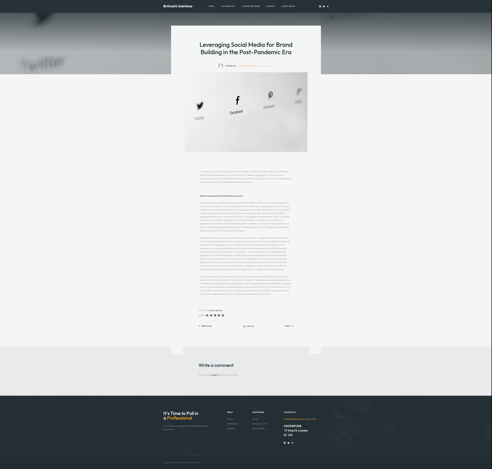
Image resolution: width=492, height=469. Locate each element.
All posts (248, 326)
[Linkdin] (320, 6)
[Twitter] (324, 6)
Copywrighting (215, 310)
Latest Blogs (288, 6)
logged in (215, 374)
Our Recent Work (251, 6)
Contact (270, 6)
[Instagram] (328, 6)
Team (211, 6)
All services (228, 6)
